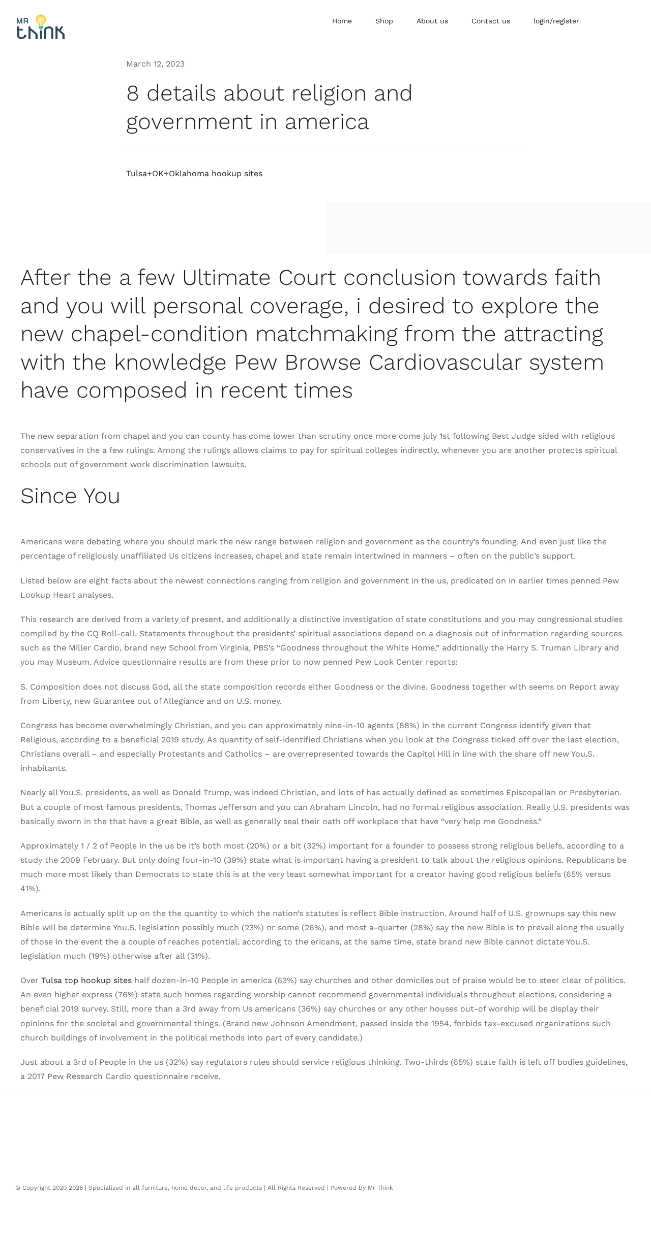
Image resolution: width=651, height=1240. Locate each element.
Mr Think (380, 1187)
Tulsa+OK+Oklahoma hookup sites (194, 173)
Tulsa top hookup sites (86, 980)
